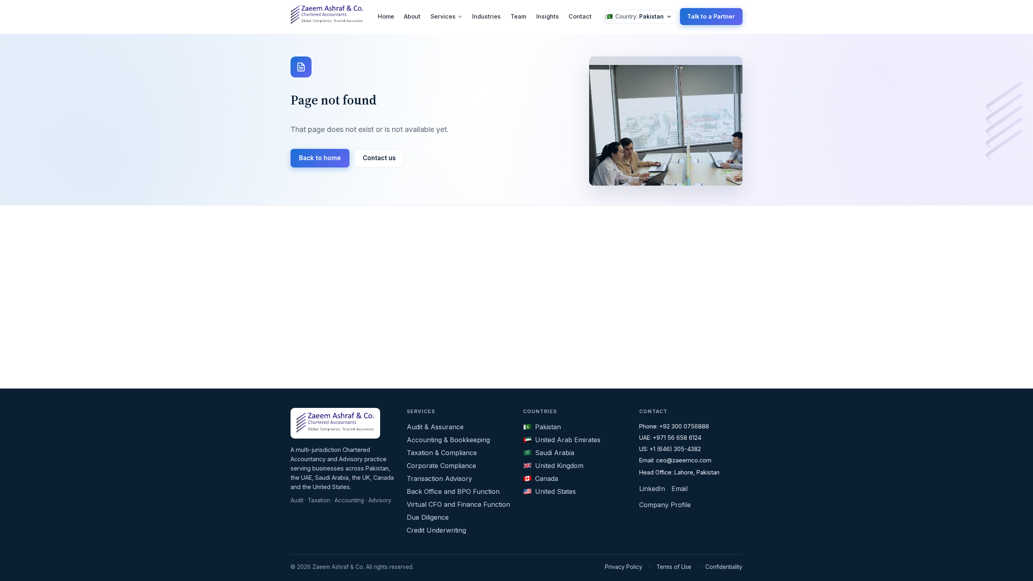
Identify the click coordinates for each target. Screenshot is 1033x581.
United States (555, 491)
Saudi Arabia (554, 453)
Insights (547, 16)
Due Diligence (428, 517)
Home (386, 16)
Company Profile (665, 505)
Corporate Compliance (441, 466)
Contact (580, 16)
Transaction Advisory (439, 478)
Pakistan (548, 427)
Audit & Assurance (435, 427)
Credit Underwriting (436, 530)
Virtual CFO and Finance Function (458, 504)
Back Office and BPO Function (453, 491)
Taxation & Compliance (442, 453)
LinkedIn (652, 489)
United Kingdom (559, 466)
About (412, 16)
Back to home (320, 158)
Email (679, 489)
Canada (546, 478)
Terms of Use (674, 567)
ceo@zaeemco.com (683, 460)
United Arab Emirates (567, 440)
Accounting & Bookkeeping (448, 440)
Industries (486, 16)
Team (518, 16)
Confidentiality (723, 567)
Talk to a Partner (711, 16)
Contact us (379, 158)
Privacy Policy (623, 567)
